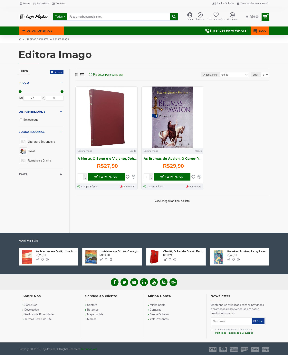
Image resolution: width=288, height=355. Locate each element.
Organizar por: (210, 74)
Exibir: (256, 74)
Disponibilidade (32, 111)
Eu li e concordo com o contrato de (234, 331)
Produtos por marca (37, 38)
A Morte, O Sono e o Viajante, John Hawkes (107, 159)
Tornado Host (89, 349)
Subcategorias (32, 132)
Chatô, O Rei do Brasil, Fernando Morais (183, 251)
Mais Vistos (28, 240)
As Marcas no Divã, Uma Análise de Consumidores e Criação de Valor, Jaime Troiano (56, 251)
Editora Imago (85, 151)
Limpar (58, 71)
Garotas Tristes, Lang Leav (246, 251)
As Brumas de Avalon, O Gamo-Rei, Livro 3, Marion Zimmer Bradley (173, 159)
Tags (23, 174)
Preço (24, 83)
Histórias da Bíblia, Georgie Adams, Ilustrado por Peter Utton (120, 251)
